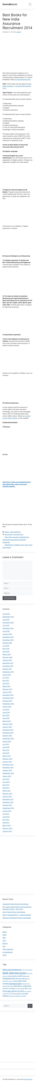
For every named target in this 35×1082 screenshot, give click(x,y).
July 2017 (6, 678)
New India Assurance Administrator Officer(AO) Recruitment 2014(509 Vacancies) (16, 539)
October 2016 (7, 701)
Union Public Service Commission (14, 912)
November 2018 (8, 640)
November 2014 (8, 767)
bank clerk (29, 969)
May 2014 (6, 785)
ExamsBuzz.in (10, 4)
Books (7, 532)
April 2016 (6, 718)
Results (5, 943)
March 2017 (7, 686)
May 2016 (6, 715)
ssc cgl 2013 (19, 991)
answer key (17, 969)
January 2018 (7, 660)
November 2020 (8, 622)
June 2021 (6, 620)
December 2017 (8, 663)
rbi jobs (12, 988)
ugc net (24, 996)
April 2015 (6, 753)
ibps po (24, 978)
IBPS (4, 938)
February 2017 (7, 689)
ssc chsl (5, 993)
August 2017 (7, 675)
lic (8, 986)
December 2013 (8, 799)
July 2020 (6, 625)
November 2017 (8, 666)
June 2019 (6, 631)
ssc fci (8, 993)
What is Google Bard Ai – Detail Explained (17, 915)
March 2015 (7, 756)
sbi (26, 988)
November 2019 (8, 628)
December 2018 (8, 637)
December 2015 (8, 730)
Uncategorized (8, 952)
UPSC (5, 955)
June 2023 (6, 614)
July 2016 (6, 709)
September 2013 (8, 808)
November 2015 (8, 733)
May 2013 (6, 820)
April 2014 (6, 788)
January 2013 (7, 831)
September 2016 (8, 704)
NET (22, 986)
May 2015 (6, 750)
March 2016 (7, 721)
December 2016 (8, 695)
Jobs (4, 940)
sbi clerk (29, 988)
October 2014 (7, 770)
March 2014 (7, 791)
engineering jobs (9, 978)
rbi (9, 988)
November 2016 (8, 698)
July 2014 (6, 779)
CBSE (4, 935)
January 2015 (7, 762)
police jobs (27, 986)
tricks (17, 996)
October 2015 (7, 736)
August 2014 (7, 776)
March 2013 (7, 825)
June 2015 (6, 747)
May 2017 (6, 680)
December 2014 (8, 765)
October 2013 (7, 805)
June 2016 (6, 712)
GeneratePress (27, 1079)
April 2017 (6, 683)
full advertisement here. (23, 79)
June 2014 (6, 782)
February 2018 (7, 657)
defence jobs (25, 976)
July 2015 (6, 744)
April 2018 (6, 651)
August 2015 (7, 741)
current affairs (12, 976)
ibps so (16, 981)
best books (8, 534)
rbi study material (19, 988)
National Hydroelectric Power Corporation (17, 918)
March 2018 (7, 654)
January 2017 (7, 692)
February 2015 (7, 759)
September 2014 (8, 773)
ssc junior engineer (16, 993)
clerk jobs (5, 976)
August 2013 (7, 811)
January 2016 (7, 727)
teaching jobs (12, 996)
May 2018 (6, 649)
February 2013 (7, 828)
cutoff (19, 976)
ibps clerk (19, 978)
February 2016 (7, 724)
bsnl (27, 973)
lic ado (11, 986)
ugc (20, 996)
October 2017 (7, 669)
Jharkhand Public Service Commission (16, 904)
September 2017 (8, 672)
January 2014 (7, 796)
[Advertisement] (17, 53)
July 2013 (6, 814)
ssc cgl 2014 (27, 991)
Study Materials (15, 532)
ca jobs (30, 973)
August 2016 (7, 707)
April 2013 (6, 822)
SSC (4, 946)
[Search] (30, 1006)
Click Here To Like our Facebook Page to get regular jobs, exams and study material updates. (17, 484)
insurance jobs (18, 534)
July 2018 (6, 646)
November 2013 (8, 802)
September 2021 (8, 617)
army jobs (24, 969)
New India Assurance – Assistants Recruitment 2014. (17, 86)
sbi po (5, 991)
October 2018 (7, 643)
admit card (7, 970)
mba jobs (16, 986)
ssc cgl (10, 991)
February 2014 (7, 793)
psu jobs (5, 988)
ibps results (11, 981)
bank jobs (8, 972)
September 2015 (8, 738)
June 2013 (6, 817)
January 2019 (7, 634)
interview (24, 983)
